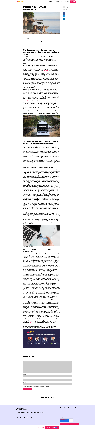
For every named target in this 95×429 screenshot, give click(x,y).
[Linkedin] (27, 417)
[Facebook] (17, 417)
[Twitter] (20, 417)
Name (24, 374)
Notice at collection (40, 427)
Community (51, 1)
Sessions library (30, 412)
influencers (46, 70)
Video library (57, 1)
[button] (58, 38)
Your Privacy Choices (51, 427)
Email (24, 378)
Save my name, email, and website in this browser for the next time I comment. (36, 386)
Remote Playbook (37, 412)
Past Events (18, 412)
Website (24, 382)
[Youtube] (24, 417)
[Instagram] (31, 417)
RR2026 (62, 1)
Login (43, 412)
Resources (67, 1)
